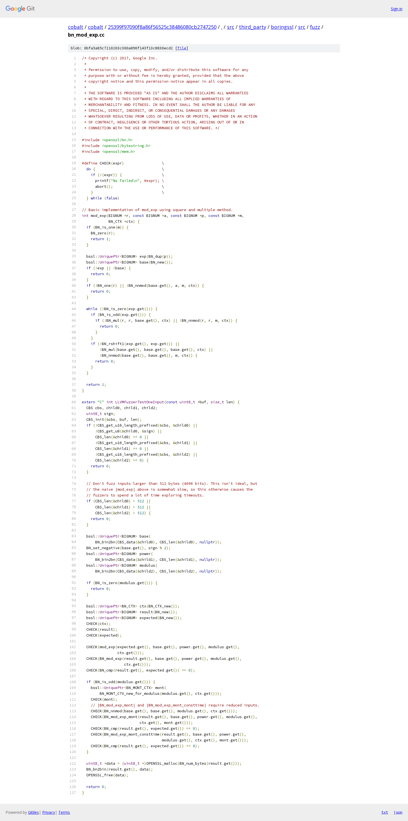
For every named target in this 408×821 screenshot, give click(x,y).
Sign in (396, 8)
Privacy (48, 812)
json (398, 812)
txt (384, 812)
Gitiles (33, 812)
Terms (64, 812)
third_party (252, 27)
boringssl (282, 27)
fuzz (315, 27)
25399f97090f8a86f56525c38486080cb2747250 (162, 27)
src (230, 27)
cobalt (75, 27)
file (181, 48)
